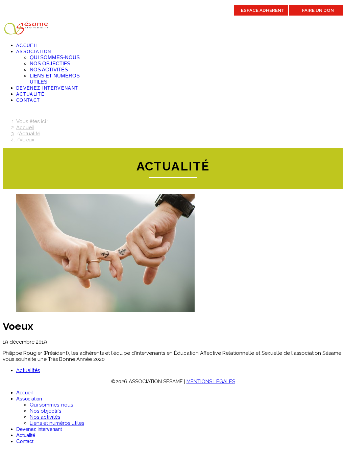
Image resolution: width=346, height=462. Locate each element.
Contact (28, 100)
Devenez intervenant (47, 88)
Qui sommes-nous (55, 57)
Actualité (30, 94)
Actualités (28, 370)
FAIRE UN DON (318, 10)
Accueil (27, 45)
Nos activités (49, 69)
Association (33, 51)
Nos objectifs (50, 63)
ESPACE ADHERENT (263, 10)
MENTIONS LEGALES (211, 381)
